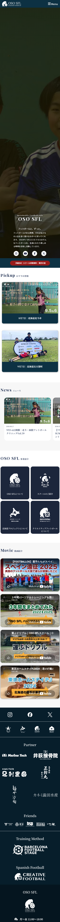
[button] (52, 4)
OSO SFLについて (15, 493)
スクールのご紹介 (45, 493)
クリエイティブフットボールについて (45, 529)
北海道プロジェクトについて (15, 528)
